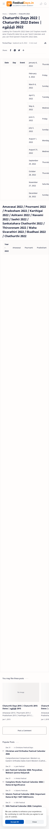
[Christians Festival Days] (24, 747)
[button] (41, 4)
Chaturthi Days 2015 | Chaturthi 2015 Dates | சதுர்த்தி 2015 (20, 707)
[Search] (45, 4)
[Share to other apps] (23, 50)
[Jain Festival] (20, 766)
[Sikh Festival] (20, 802)
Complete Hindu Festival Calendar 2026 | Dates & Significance (25, 783)
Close (34, 822)
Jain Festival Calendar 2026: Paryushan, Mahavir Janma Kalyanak (24, 771)
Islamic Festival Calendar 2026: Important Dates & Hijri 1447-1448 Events (25, 795)
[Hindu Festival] (21, 778)
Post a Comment (24, 730)
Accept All (15, 822)
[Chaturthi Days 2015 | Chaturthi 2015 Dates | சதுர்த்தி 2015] (21, 692)
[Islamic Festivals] (22, 790)
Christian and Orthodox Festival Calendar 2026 (25, 752)
